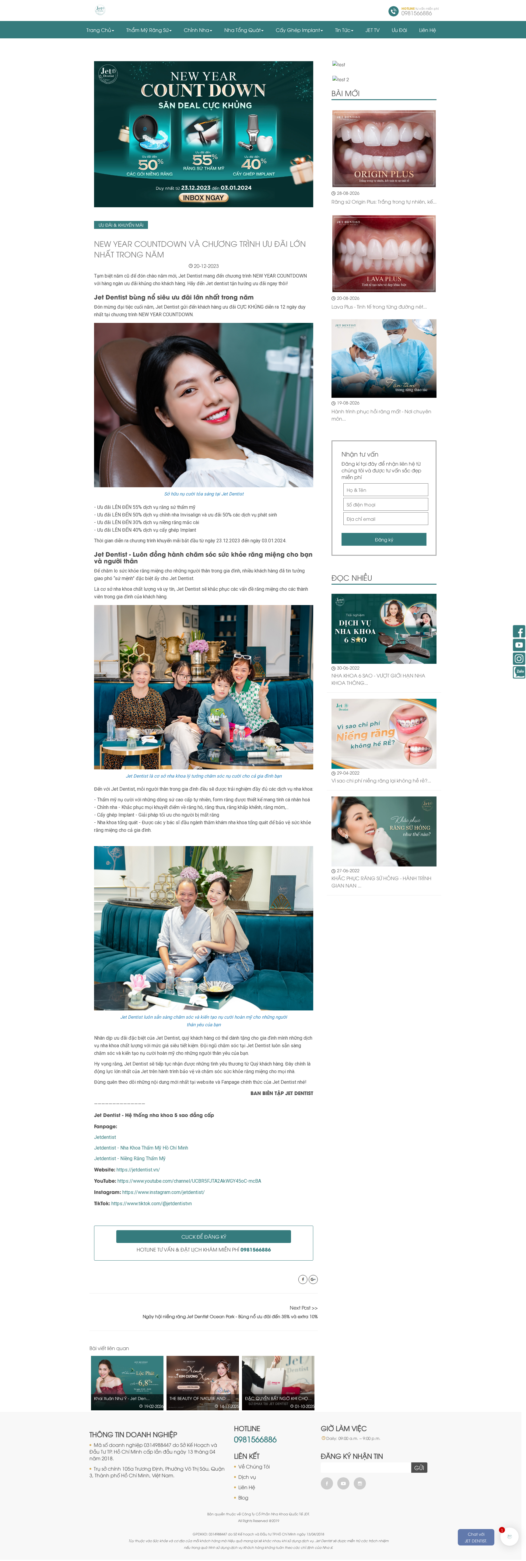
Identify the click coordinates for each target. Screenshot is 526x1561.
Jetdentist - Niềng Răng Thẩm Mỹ (130, 1158)
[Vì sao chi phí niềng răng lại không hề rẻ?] (384, 733)
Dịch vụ (247, 1476)
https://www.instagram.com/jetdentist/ (163, 1192)
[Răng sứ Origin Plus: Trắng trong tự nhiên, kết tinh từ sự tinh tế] (384, 148)
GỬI (419, 1467)
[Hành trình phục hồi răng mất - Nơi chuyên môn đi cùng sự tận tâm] (384, 358)
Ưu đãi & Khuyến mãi (121, 225)
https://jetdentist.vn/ (138, 1170)
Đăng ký (384, 539)
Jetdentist (105, 1137)
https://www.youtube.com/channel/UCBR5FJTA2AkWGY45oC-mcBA (189, 1181)
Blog (243, 1497)
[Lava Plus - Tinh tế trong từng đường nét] (384, 253)
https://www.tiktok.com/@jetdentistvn (151, 1203)
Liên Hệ (246, 1487)
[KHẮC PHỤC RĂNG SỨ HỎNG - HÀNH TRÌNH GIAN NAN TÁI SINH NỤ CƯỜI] (384, 831)
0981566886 (255, 1438)
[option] (129, 1383)
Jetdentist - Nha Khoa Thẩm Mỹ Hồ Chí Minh (141, 1148)
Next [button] (315, 1348)
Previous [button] (302, 1348)
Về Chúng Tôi (254, 1466)
